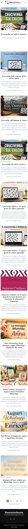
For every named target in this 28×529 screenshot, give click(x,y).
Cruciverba (3, 203)
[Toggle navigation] (1, 2)
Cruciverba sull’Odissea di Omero (14, 120)
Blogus (22, 525)
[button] (25, 29)
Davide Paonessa (6, 44)
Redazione (10, 359)
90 (17, 501)
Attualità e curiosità (14, 31)
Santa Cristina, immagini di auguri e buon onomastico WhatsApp (14, 392)
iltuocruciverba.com (14, 512)
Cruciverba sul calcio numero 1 (14, 164)
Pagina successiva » (14, 504)
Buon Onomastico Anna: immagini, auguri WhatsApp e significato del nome (14, 345)
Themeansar (14, 527)
